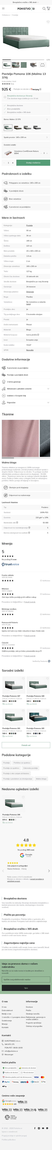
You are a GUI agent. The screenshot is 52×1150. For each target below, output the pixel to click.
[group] (26, 865)
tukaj (28, 304)
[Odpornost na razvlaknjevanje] (29, 527)
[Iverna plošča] (38, 335)
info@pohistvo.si (11, 1051)
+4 (41, 733)
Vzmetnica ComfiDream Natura (26, 151)
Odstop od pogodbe (34, 1026)
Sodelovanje (7, 1020)
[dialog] (22, 97)
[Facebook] (36, 1128)
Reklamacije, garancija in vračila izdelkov (35, 1018)
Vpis (26, 988)
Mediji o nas (6, 1014)
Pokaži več (26, 745)
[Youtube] (44, 1128)
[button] (26, 2)
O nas (4, 1007)
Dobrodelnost (7, 1010)
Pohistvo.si (6, 15)
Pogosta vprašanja (33, 1023)
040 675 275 (9, 1044)
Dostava (29, 1007)
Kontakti (5, 1027)
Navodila (29, 350)
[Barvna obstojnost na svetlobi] (29, 533)
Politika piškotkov (9, 1140)
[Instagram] (40, 1128)
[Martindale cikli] (17, 522)
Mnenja (4, 1024)
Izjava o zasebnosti (9, 1132)
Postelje (15, 15)
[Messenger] (48, 1128)
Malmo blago (9, 462)
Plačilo (28, 1010)
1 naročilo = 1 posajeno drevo (14, 1017)
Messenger (9, 1054)
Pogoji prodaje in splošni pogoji (14, 1136)
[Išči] (44, 8)
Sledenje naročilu (33, 1014)
